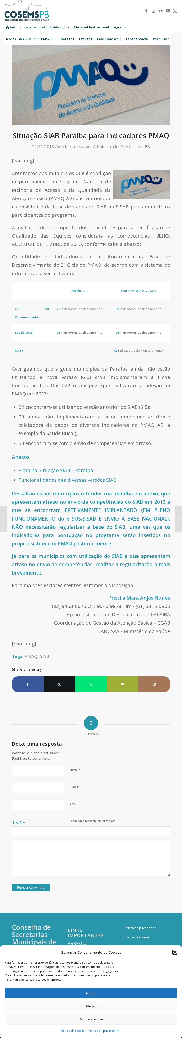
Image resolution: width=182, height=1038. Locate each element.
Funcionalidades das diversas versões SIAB (67, 479)
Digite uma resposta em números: (92, 820)
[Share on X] (59, 684)
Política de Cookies (73, 1031)
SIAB (44, 656)
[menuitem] (12, 27)
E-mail (75, 787)
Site (72, 803)
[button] (175, 952)
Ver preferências (91, 1019)
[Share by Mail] (123, 684)
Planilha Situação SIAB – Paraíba (55, 470)
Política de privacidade (103, 1031)
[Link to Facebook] (146, 10)
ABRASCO (77, 943)
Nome (75, 770)
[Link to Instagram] (153, 10)
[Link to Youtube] (167, 10)
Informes (73, 146)
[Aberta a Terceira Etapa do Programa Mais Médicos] (3, 519)
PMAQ (30, 656)
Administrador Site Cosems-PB (121, 146)
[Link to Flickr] (160, 10)
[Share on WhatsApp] (91, 684)
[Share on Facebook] (28, 684)
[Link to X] (174, 10)
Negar (91, 1006)
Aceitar (91, 993)
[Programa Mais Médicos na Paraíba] (178, 519)
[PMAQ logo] (91, 85)
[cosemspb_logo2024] (26, 10)
